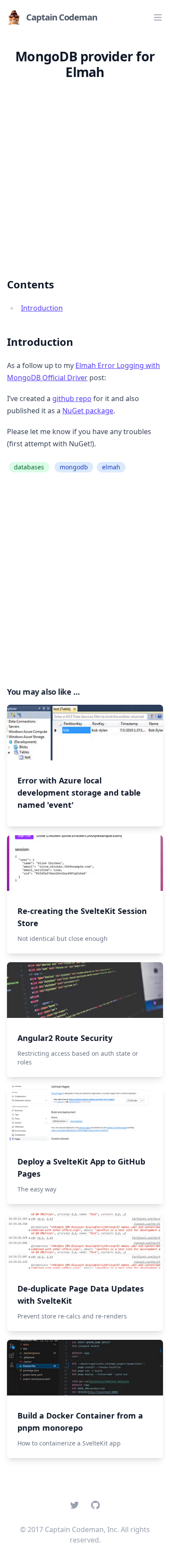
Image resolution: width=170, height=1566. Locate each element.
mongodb (74, 467)
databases (29, 467)
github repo (72, 398)
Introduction (42, 308)
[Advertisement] (85, 172)
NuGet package (87, 410)
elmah (111, 467)
